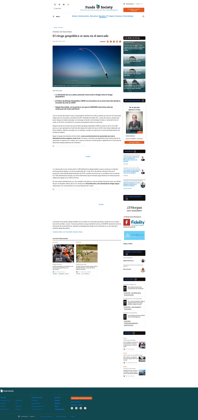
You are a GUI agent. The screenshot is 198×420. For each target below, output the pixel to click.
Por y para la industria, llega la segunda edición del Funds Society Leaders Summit (136, 303)
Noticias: (75, 16)
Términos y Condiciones (46, 416)
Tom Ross (125, 164)
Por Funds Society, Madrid (84, 271)
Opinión (129, 151)
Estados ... (55, 273)
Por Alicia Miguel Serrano (131, 362)
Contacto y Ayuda (76, 405)
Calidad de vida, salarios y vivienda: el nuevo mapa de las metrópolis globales (130, 372)
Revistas (57, 397)
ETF (107, 16)
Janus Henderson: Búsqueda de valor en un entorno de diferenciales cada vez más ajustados (133, 60)
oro (64, 232)
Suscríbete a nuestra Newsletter (134, 9)
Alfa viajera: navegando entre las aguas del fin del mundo (130, 358)
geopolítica (61, 273)
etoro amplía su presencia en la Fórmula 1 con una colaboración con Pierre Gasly (130, 344)
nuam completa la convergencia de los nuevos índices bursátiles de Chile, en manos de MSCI (134, 86)
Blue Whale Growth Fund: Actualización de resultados (135, 287)
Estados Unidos (57, 232)
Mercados (102, 16)
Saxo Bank (69, 232)
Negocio (111, 16)
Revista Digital (133, 101)
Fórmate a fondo (37, 397)
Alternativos (94, 16)
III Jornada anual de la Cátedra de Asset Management (136, 316)
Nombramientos (84, 16)
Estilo (128, 333)
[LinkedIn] (55, 4)
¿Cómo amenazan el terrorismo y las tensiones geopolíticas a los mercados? (63, 268)
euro (83, 273)
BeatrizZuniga (59, 90)
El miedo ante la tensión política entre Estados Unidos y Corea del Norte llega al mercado (86, 268)
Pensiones (118, 16)
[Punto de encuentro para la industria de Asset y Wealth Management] (99, 7)
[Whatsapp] (120, 42)
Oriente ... (67, 273)
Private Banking (128, 16)
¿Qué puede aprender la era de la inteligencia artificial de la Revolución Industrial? (131, 184)
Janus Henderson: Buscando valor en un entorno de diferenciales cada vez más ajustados (133, 73)
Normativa (102, 17)
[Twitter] (68, 4)
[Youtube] (64, 4)
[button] (133, 4)
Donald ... (78, 273)
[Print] (117, 42)
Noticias (3, 397)
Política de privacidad (61, 416)
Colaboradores (133, 197)
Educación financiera (37, 409)
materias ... (87, 273)
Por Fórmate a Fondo (60, 271)
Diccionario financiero (38, 406)
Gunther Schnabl (127, 188)
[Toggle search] (143, 16)
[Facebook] (111, 42)
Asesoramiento (36, 403)
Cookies (73, 416)
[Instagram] (59, 4)
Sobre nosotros (133, 252)
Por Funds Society (130, 349)
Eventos (129, 279)
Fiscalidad (34, 400)
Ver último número (134, 142)
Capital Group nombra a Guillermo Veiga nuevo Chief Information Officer (134, 48)
